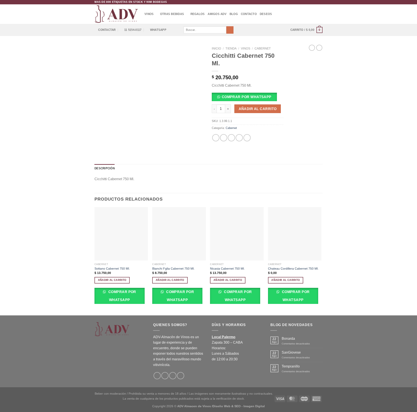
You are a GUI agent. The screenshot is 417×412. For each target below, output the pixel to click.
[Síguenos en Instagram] (316, 2)
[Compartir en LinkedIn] (247, 137)
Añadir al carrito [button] (112, 280)
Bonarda (288, 338)
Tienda (231, 48)
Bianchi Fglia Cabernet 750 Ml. (173, 268)
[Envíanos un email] (320, 2)
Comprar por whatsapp (246, 97)
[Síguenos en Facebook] (312, 2)
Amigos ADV (217, 14)
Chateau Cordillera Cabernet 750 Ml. (293, 268)
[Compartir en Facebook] (215, 137)
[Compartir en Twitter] (223, 137)
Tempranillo (291, 366)
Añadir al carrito (258, 109)
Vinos (149, 14)
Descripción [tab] (104, 168)
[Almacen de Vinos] (116, 14)
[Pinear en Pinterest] (239, 137)
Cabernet (263, 48)
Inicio (216, 48)
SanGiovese (291, 352)
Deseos (266, 14)
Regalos (197, 14)
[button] (246, 98)
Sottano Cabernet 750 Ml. (112, 268)
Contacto (249, 14)
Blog (234, 14)
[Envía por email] (231, 137)
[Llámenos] (180, 375)
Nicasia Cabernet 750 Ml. (227, 268)
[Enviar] (229, 30)
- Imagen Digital (253, 406)
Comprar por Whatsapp (121, 296)
